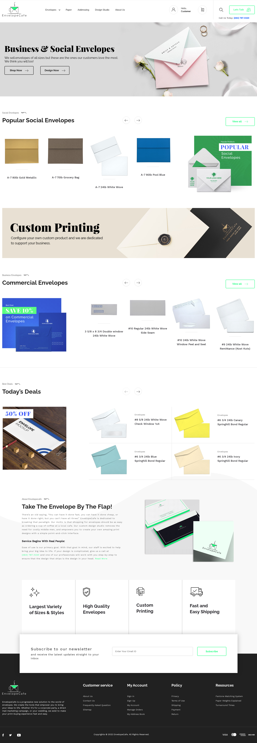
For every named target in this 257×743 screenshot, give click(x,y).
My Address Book (136, 714)
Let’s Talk (239, 9)
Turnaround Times (225, 705)
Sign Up (131, 700)
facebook (3, 735)
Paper (69, 9)
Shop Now (16, 70)
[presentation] (126, 120)
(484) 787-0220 (241, 18)
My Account (133, 705)
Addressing (83, 9)
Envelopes (51, 9)
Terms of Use (178, 700)
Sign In (130, 696)
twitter (10, 735)
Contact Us (89, 700)
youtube (19, 735)
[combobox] (219, 18)
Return (174, 714)
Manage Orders (135, 709)
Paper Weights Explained (228, 700)
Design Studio (102, 9)
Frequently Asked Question (97, 705)
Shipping (176, 705)
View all (237, 121)
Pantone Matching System (229, 696)
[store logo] (14, 9)
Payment (175, 709)
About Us (120, 9)
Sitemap (87, 709)
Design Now (52, 70)
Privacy (175, 696)
